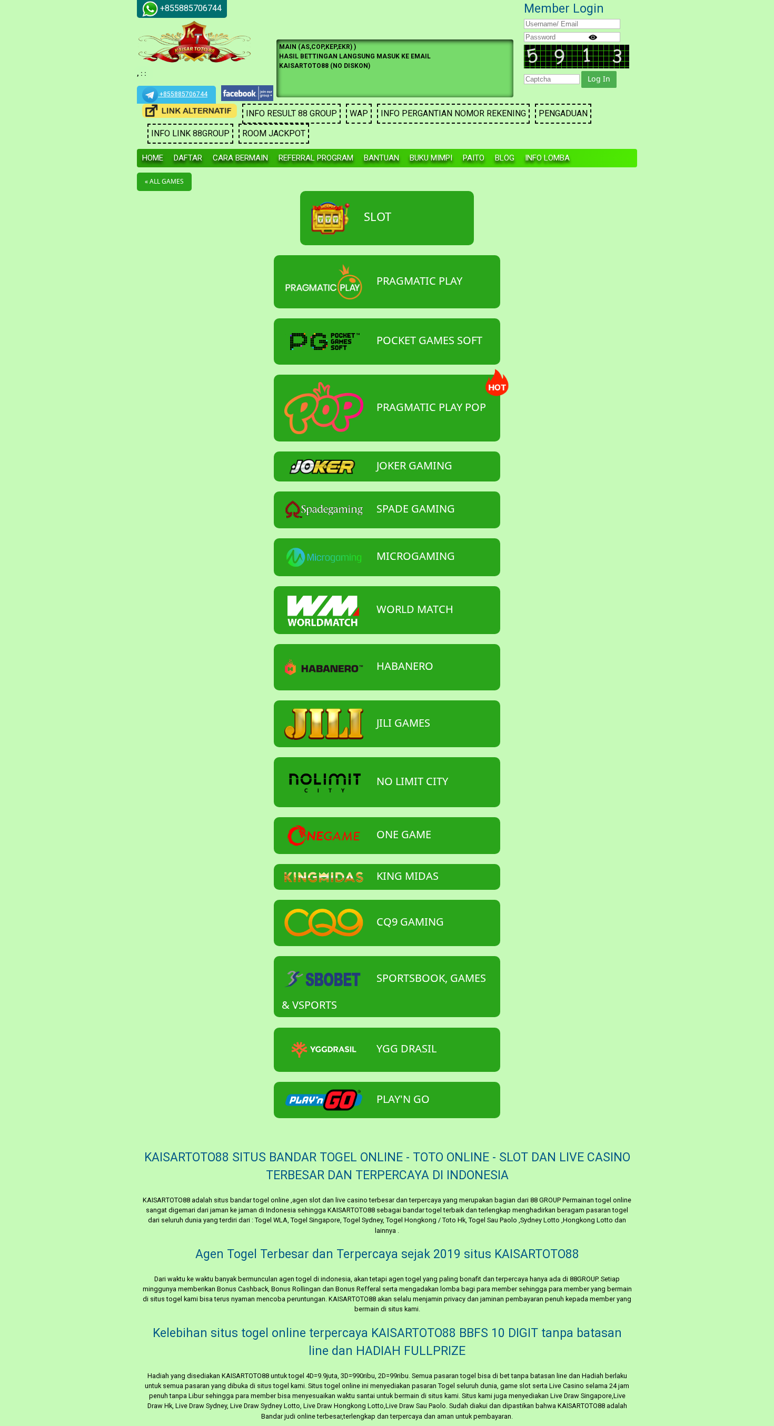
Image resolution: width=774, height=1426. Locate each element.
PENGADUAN (563, 113)
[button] (599, 79)
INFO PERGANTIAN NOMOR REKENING (453, 113)
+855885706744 (182, 94)
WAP (359, 113)
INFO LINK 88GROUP (190, 133)
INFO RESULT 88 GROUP (291, 113)
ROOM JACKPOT (273, 133)
